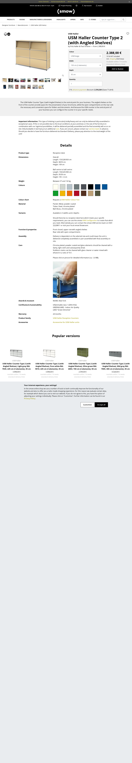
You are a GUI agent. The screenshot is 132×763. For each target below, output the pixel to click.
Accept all (101, 405)
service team (94, 129)
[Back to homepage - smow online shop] (66, 11)
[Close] (129, 2)
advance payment (79, 90)
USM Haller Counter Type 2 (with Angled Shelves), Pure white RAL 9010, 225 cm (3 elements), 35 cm (49, 366)
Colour (71, 52)
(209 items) (38, 25)
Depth (71, 70)
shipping (113, 59)
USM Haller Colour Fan (70, 200)
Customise (87, 405)
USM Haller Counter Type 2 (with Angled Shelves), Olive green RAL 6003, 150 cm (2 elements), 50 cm (82, 366)
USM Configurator (89, 220)
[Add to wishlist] (127, 33)
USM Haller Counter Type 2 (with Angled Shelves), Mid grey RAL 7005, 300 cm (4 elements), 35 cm (115, 366)
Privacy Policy (29, 398)
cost (57, 129)
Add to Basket (117, 69)
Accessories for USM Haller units (66, 322)
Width (71, 61)
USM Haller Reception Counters (66, 318)
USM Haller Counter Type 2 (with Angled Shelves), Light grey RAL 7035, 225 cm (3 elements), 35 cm (16, 366)
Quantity (72, 79)
